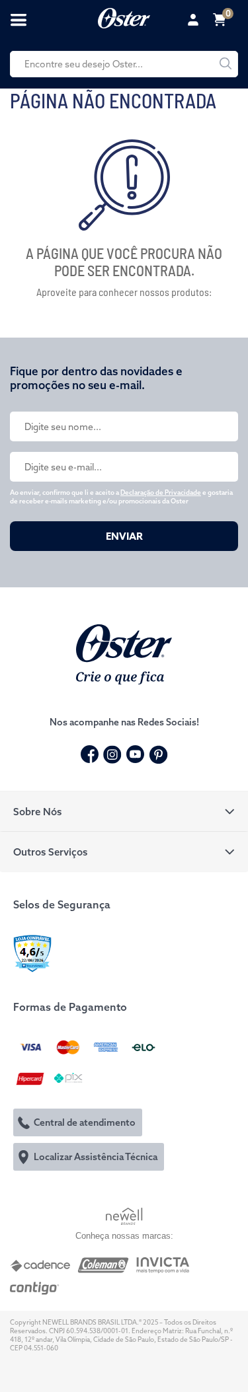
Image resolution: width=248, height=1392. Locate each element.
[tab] (124, 811)
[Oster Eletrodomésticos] (124, 16)
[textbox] (124, 64)
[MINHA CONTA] (195, 19)
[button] (124, 811)
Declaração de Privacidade (160, 492)
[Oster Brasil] (124, 652)
